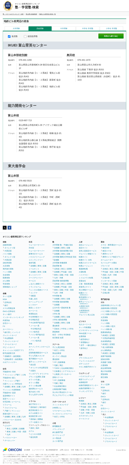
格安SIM (106, 248)
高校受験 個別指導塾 (60, 281)
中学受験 (63, 28)
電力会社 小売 (34, 392)
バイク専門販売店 (37, 335)
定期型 (112, 335)
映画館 (81, 401)
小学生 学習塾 (111, 28)
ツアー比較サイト (36, 422)
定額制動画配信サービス (38, 353)
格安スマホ (107, 251)
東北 (8, 429)
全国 (93, 413)
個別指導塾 (32, 36)
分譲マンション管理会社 (12, 384)
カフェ (31, 350)
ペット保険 (7, 272)
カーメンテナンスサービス (39, 347)
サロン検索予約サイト (87, 367)
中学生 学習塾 (87, 28)
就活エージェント (86, 245)
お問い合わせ (64, 450)
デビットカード (9, 347)
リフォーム (7, 405)
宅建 (56, 365)
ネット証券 (7, 296)
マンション (9, 375)
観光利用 (34, 437)
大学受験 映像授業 (59, 263)
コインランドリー (36, 260)
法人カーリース (85, 324)
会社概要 (27, 450)
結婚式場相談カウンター (88, 385)
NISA (5, 299)
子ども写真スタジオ (37, 356)
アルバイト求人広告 (87, 315)
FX (4, 326)
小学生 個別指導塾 (59, 320)
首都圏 (7, 387)
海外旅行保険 (8, 269)
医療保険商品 (106, 332)
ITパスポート (66, 374)
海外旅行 (42, 407)
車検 (30, 344)
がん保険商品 (106, 350)
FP (55, 362)
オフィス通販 (34, 383)
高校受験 (40, 28)
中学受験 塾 (57, 296)
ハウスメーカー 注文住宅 (12, 420)
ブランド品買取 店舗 (37, 377)
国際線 (40, 419)
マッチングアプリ (86, 391)
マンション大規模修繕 (11, 390)
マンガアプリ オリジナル (39, 374)
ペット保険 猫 (106, 329)
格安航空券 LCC (35, 416)
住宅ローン (7, 323)
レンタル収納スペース (39, 290)
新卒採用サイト (85, 298)
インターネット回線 (109, 281)
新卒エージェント (86, 302)
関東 (94, 404)
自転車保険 (7, 263)
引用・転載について (77, 450)
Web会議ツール (85, 333)
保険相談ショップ (10, 287)
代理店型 (8, 251)
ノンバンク (16, 332)
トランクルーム (35, 287)
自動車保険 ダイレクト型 (111, 305)
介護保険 (104, 365)
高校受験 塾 (57, 266)
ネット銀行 (7, 314)
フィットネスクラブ (60, 405)
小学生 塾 (56, 314)
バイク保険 (7, 254)
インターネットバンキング (13, 317)
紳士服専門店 (57, 432)
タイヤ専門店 (57, 441)
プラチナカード (111, 426)
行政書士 (57, 371)
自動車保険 (7, 245)
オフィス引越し (35, 380)
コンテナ (34, 293)
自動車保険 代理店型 (109, 308)
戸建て (17, 375)
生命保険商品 (106, 341)
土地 (24, 375)
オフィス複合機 (35, 386)
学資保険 (6, 284)
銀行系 (7, 332)
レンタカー (33, 305)
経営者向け (85, 339)
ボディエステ (84, 364)
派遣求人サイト (85, 287)
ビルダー (8, 426)
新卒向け (84, 348)
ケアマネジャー (69, 371)
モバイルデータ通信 (109, 263)
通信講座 (55, 359)
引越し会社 (33, 299)
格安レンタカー (35, 308)
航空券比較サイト (36, 410)
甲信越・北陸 (66, 272)
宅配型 (33, 296)
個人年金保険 (106, 371)
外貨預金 (6, 320)
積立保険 (104, 377)
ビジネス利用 (35, 434)
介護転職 (82, 272)
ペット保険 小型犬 (108, 326)
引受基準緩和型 (109, 338)
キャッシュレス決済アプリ (13, 350)
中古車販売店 (34, 320)
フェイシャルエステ (87, 361)
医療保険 (6, 278)
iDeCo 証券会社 (9, 311)
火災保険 (6, 266)
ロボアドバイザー (10, 362)
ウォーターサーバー (37, 245)
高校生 (56, 329)
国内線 (33, 419)
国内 (32, 428)
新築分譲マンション (11, 414)
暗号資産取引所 (9, 353)
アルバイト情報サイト (87, 254)
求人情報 (89, 450)
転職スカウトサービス (87, 263)
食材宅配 (32, 263)
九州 (24, 387)
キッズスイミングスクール (62, 414)
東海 (13, 387)
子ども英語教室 (58, 347)
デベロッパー (10, 441)
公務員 (56, 374)
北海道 (56, 269)
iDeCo (103, 396)
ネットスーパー (35, 275)
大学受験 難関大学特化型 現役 (64, 257)
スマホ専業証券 (9, 308)
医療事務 (61, 362)
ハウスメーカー (11, 438)
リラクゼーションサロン (62, 411)
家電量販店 (56, 426)
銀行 (6, 305)
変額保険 (104, 374)
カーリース (33, 311)
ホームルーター (107, 260)
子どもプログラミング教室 (63, 395)
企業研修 (82, 336)
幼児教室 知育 (57, 338)
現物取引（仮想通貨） (13, 356)
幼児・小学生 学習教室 (61, 335)
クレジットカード (10, 335)
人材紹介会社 (84, 307)
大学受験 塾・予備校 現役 (62, 245)
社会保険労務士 (67, 368)
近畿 (18, 387)
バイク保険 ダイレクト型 (111, 311)
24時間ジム (56, 408)
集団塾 (14, 36)
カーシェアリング (36, 302)
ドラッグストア (58, 429)
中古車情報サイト (36, 317)
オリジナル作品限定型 (39, 368)
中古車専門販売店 (37, 323)
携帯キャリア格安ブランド (113, 257)
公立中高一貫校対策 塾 (61, 308)
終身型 (105, 335)
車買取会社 (33, 314)
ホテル (31, 431)
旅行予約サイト (35, 404)
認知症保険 (105, 359)
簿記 (61, 365)
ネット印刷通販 (85, 327)
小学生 (71, 329)
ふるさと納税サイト (37, 284)
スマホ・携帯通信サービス (111, 245)
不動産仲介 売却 (9, 372)
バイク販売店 (34, 332)
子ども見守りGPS (36, 395)
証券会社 (8, 302)
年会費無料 (9, 338)
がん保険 (6, 281)
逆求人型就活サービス (87, 251)
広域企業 (106, 278)
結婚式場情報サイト (87, 388)
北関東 (14, 429)
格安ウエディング (86, 379)
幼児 (56, 350)
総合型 (33, 365)
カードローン (8, 329)
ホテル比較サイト (36, 413)
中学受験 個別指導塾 (60, 302)
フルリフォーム (11, 408)
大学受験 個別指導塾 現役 (62, 251)
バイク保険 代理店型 (109, 314)
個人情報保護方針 (52, 450)
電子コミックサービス (37, 362)
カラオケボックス (86, 416)
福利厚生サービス (36, 389)
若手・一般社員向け (88, 345)
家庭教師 (55, 332)
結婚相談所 (83, 382)
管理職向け (85, 342)
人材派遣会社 (84, 311)
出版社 (33, 371)
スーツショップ (58, 435)
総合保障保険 (106, 368)
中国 (122, 272)
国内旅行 (34, 407)
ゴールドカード (11, 344)
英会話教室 (56, 353)
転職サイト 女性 (85, 260)
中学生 (64, 329)
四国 (104, 275)
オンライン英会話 (59, 356)
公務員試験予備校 (59, 389)
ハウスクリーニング (37, 257)
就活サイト (83, 248)
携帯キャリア (108, 254)
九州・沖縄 (58, 278)
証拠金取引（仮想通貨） (14, 359)
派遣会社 (82, 281)
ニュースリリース (38, 450)
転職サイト (83, 257)
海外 (37, 428)
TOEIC (57, 368)
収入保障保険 (108, 347)
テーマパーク (84, 419)
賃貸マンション (9, 399)
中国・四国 (21, 432)
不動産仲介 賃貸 (9, 393)
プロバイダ (105, 266)
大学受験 (16, 28)
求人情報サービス (86, 290)
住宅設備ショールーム (11, 402)
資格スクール (57, 377)
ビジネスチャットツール (88, 330)
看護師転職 (83, 269)
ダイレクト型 (10, 248)
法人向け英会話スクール (62, 392)
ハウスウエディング (87, 376)
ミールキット (34, 269)
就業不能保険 (106, 356)
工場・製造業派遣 (86, 284)
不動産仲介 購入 (9, 378)
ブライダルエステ (86, 358)
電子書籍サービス (36, 359)
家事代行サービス (36, 254)
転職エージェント (86, 266)
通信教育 (55, 326)
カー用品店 (56, 438)
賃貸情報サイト (9, 396)
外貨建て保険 (106, 362)
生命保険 (6, 275)
